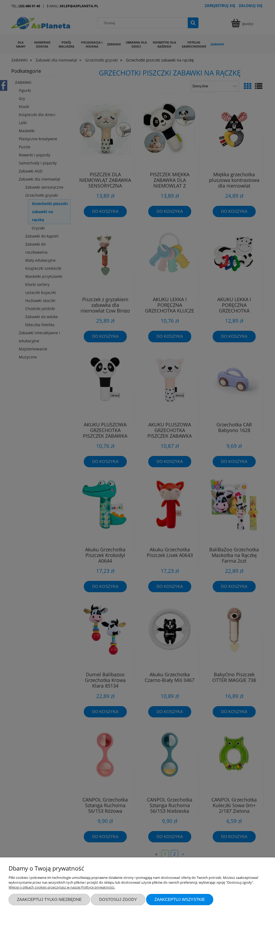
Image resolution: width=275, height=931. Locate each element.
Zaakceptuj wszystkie (179, 899)
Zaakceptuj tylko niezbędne (49, 899)
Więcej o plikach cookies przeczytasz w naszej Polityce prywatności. (62, 887)
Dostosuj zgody (118, 899)
